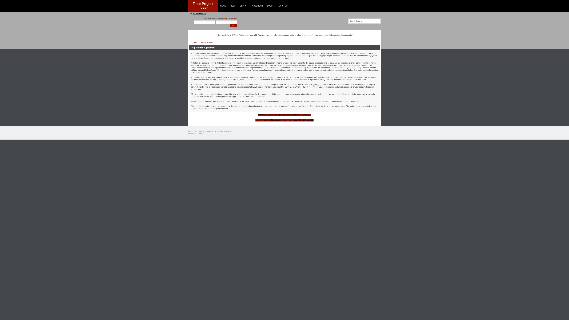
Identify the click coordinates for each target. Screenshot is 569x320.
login (226, 18)
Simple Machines (213, 131)
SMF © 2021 (202, 131)
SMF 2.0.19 (192, 131)
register (234, 18)
